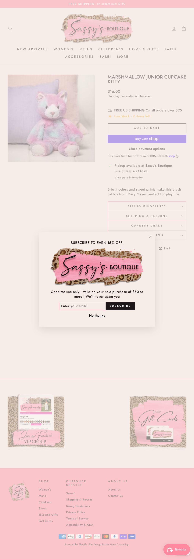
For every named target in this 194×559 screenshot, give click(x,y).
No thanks (97, 315)
